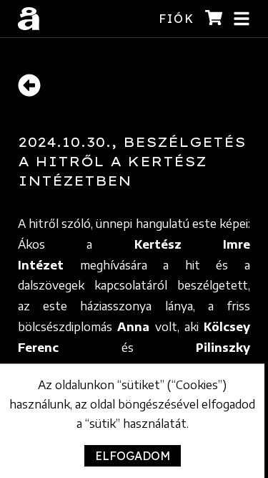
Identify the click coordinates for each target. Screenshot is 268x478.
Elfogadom (132, 456)
